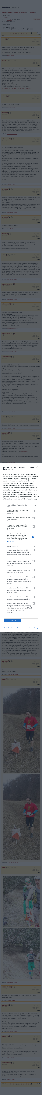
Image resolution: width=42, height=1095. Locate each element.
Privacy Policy (33, 628)
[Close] (38, 467)
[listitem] (21, 505)
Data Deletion (8, 628)
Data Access (21, 628)
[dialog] (21, 547)
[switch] (33, 511)
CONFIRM (13, 620)
